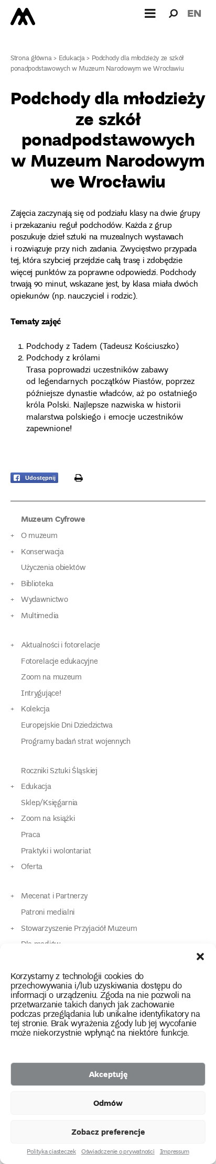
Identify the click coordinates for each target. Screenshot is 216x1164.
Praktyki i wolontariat (56, 851)
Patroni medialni (47, 912)
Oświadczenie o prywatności (118, 1152)
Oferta (31, 867)
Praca (30, 835)
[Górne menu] (150, 13)
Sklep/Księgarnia (49, 803)
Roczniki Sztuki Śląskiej (59, 771)
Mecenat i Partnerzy (54, 896)
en (194, 12)
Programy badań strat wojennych (76, 742)
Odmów (108, 1102)
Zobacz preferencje (108, 1131)
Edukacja (72, 58)
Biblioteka (37, 584)
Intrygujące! (41, 693)
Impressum (174, 1152)
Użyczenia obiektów (53, 568)
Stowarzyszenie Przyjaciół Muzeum (79, 929)
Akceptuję (108, 1074)
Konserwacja (42, 552)
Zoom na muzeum (51, 677)
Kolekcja (35, 709)
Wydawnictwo (44, 600)
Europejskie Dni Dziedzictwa (67, 725)
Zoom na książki (47, 819)
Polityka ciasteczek (51, 1152)
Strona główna (31, 58)
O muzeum (39, 536)
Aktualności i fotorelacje (60, 645)
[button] (200, 956)
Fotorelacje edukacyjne (59, 661)
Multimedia (40, 616)
